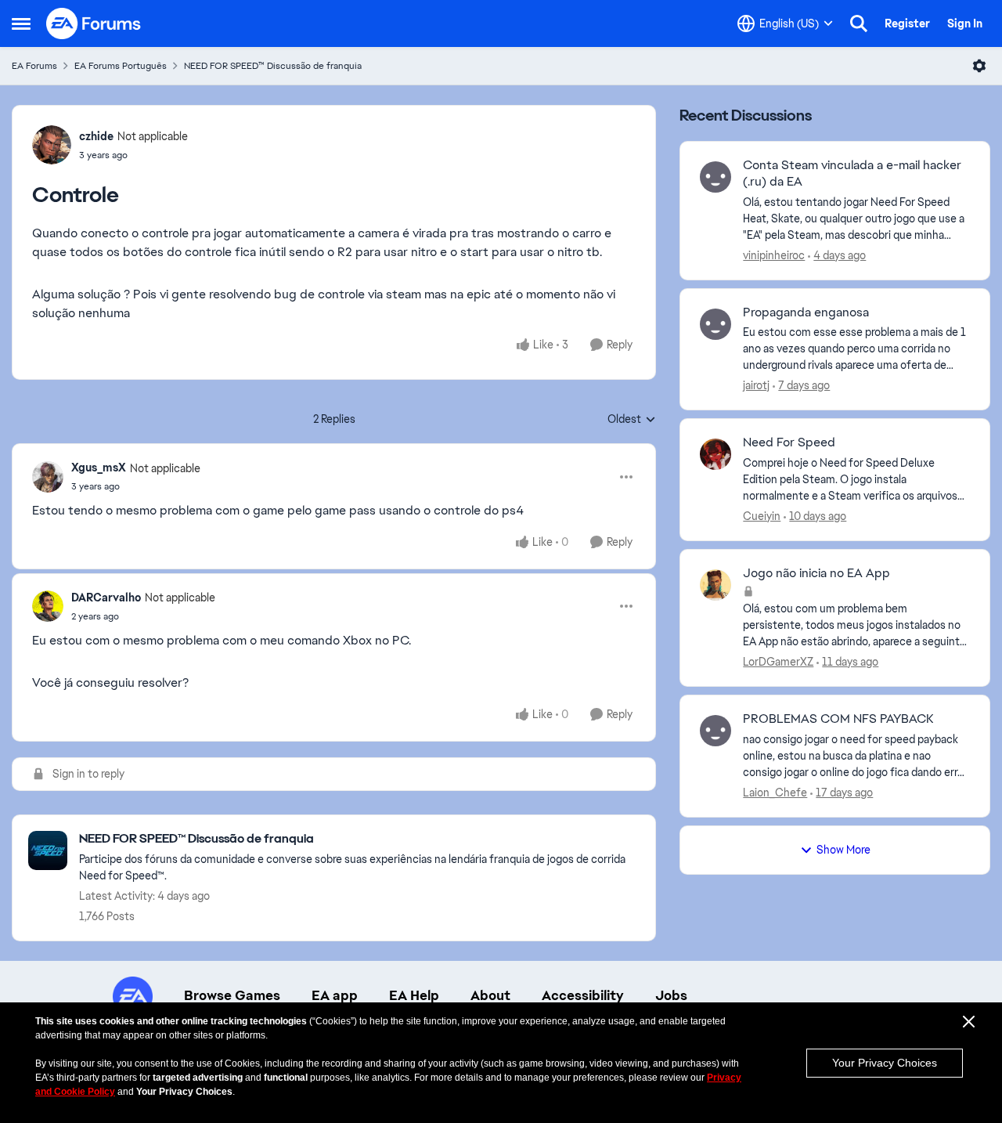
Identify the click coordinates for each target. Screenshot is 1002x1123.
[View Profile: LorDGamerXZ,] (715, 585)
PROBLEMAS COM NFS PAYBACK (838, 719)
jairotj (756, 385)
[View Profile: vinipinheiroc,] (715, 177)
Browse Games (232, 995)
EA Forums (34, 66)
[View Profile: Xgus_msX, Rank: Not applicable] (47, 477)
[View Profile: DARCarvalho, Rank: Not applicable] (47, 606)
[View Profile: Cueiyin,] (715, 454)
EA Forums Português (120, 66)
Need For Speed (789, 442)
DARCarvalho (106, 597)
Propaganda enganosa (806, 312)
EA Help (414, 995)
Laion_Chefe (775, 792)
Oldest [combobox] (631, 420)
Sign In (964, 23)
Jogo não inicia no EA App (816, 573)
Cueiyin (761, 516)
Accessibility (583, 995)
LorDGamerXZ (778, 662)
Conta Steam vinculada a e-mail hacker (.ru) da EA (852, 173)
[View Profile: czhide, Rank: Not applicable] (51, 144)
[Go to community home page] (94, 23)
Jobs (671, 995)
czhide (96, 136)
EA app (335, 995)
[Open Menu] (979, 66)
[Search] (858, 23)
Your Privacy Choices (884, 1062)
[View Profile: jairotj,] (715, 324)
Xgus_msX (98, 467)
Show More (843, 850)
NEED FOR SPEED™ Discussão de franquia (273, 66)
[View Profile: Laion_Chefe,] (715, 730)
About (490, 995)
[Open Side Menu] (21, 23)
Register (907, 23)
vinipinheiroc (774, 255)
